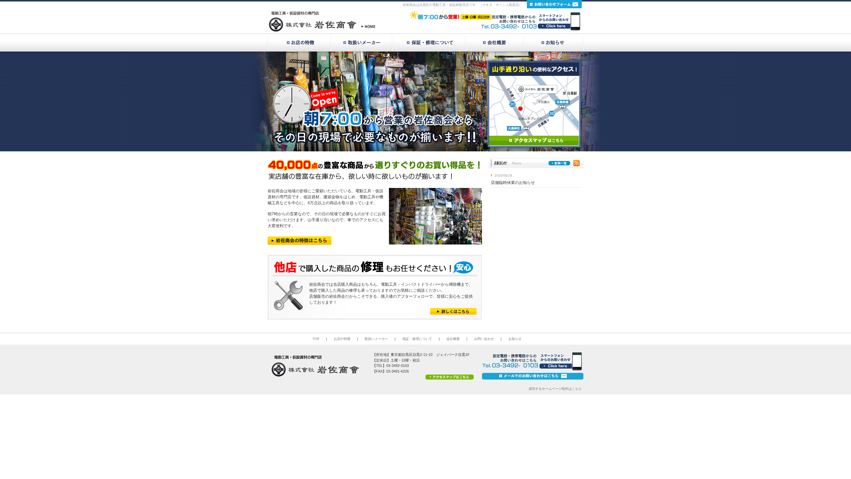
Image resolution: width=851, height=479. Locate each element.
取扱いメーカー (376, 339)
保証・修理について (417, 339)
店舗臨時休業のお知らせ (513, 182)
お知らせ (515, 339)
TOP (315, 339)
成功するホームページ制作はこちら (555, 389)
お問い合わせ (484, 339)
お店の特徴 (342, 339)
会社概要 (453, 339)
